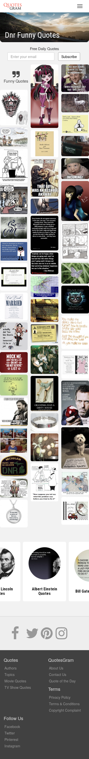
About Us (56, 668)
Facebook (12, 726)
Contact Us (57, 674)
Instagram (12, 745)
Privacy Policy (59, 697)
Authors (10, 668)
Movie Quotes (15, 680)
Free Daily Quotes (44, 48)
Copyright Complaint (65, 710)
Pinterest (11, 739)
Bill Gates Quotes (44, 591)
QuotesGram (13, 6)
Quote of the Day (62, 680)
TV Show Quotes (17, 687)
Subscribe (69, 56)
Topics (9, 674)
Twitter (9, 732)
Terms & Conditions (64, 703)
